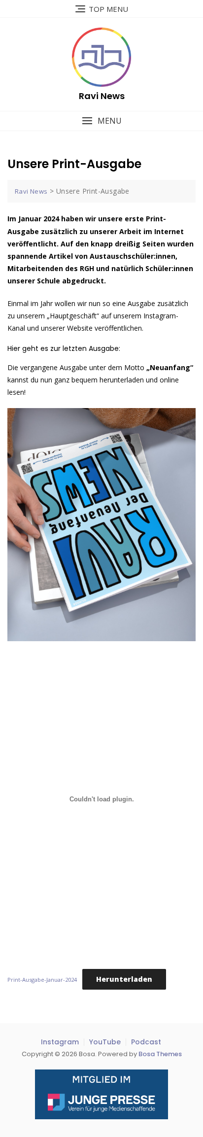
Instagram (60, 1042)
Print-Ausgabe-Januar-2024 (42, 979)
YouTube (105, 1042)
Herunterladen (124, 979)
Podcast (146, 1042)
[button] (101, 121)
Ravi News (102, 96)
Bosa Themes (160, 1054)
